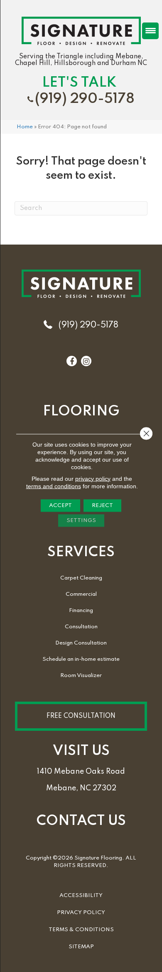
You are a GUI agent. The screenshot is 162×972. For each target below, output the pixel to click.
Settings (81, 520)
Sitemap (81, 947)
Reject (102, 505)
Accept (60, 505)
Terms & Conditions (81, 929)
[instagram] (86, 361)
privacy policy (92, 478)
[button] (81, 716)
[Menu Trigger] (150, 30)
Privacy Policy (81, 912)
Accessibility (81, 895)
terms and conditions (53, 485)
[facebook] (72, 361)
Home (25, 127)
